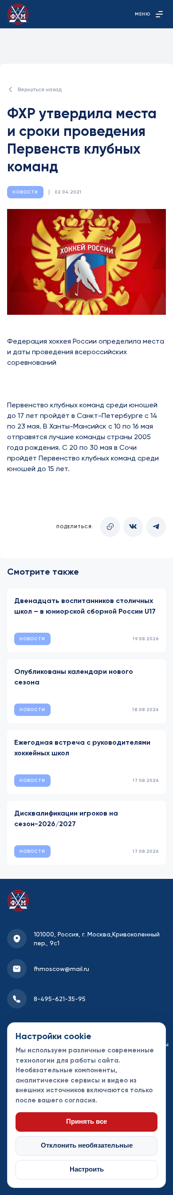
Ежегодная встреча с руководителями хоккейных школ (82, 747)
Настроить (87, 1169)
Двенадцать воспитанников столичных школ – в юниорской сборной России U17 (85, 605)
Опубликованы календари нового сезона (73, 676)
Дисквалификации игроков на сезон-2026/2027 (66, 818)
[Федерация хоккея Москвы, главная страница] (18, 14)
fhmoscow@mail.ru (61, 968)
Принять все (86, 1121)
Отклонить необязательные (87, 1145)
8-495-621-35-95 (60, 998)
